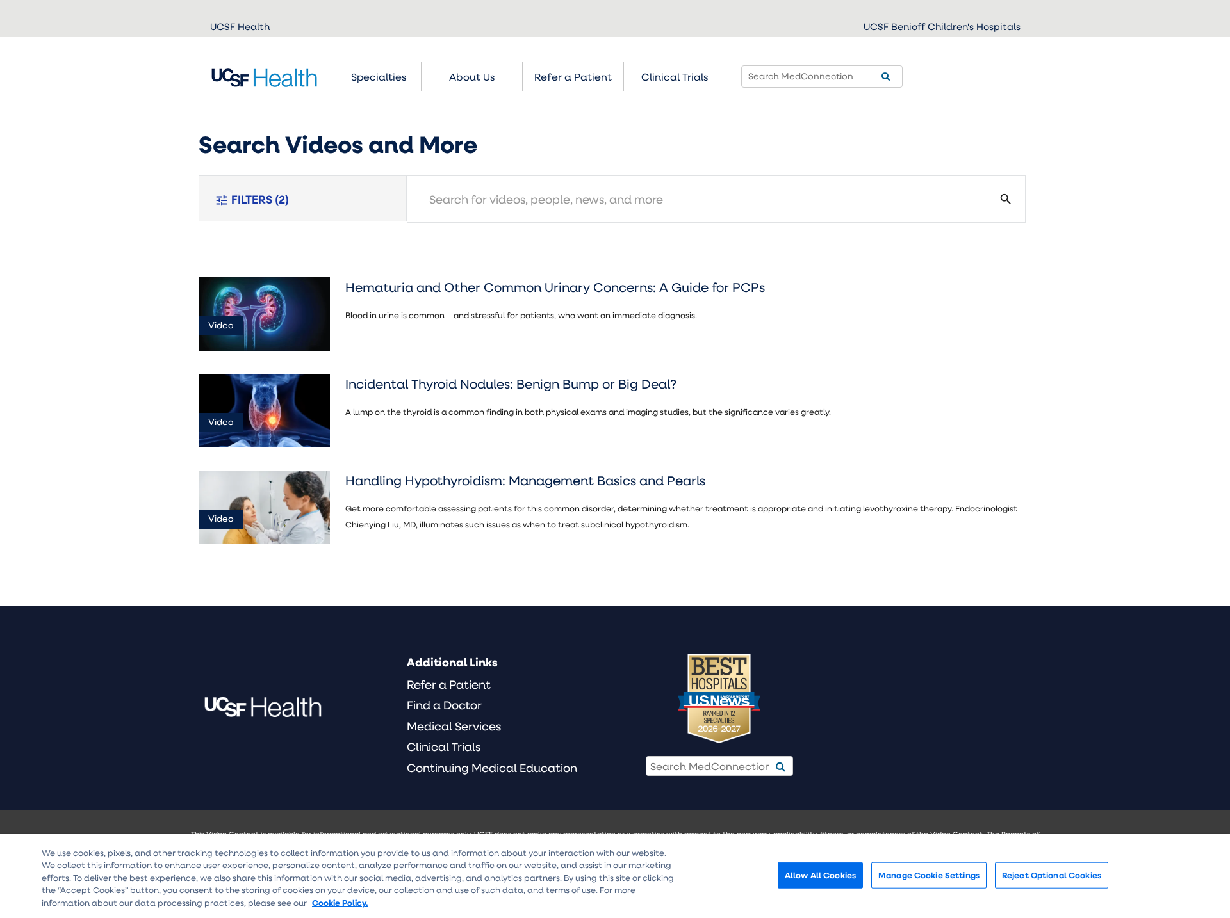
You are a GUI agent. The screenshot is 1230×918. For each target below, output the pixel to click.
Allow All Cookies (820, 874)
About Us (472, 76)
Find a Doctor (444, 705)
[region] (615, 876)
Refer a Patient (449, 684)
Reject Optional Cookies (1051, 874)
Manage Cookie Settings (929, 874)
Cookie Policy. (340, 902)
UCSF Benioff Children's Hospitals (942, 26)
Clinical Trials (674, 76)
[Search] (886, 76)
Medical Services (454, 726)
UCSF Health (240, 26)
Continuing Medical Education (492, 767)
